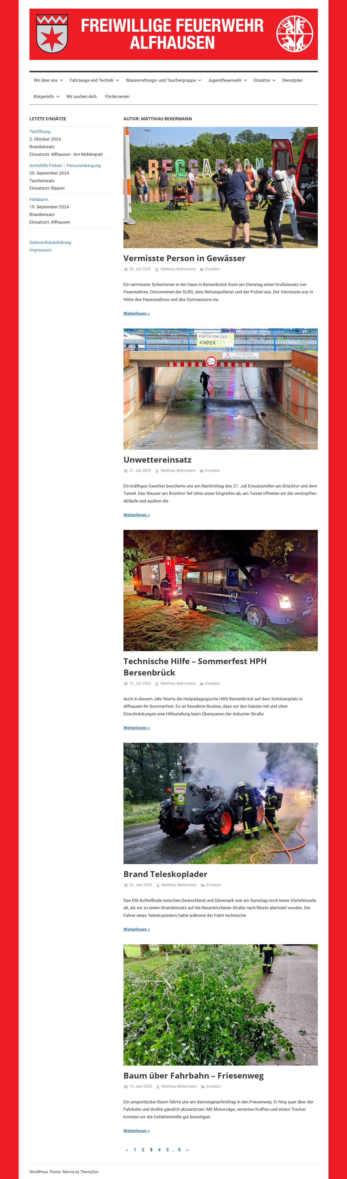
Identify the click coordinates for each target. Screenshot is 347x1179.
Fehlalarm (38, 199)
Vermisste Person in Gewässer (184, 257)
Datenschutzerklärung (50, 242)
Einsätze (212, 269)
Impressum (40, 249)
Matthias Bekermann (178, 269)
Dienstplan (292, 80)
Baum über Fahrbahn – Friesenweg (193, 1075)
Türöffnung (40, 131)
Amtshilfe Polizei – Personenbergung (65, 165)
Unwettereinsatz (157, 459)
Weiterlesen (135, 313)
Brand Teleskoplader (165, 873)
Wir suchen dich (81, 96)
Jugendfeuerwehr (225, 80)
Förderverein (117, 96)
